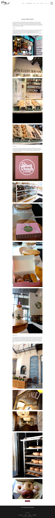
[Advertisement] (27, 12)
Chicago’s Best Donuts (27, 19)
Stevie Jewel (5, 3)
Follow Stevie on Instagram (28, 507)
